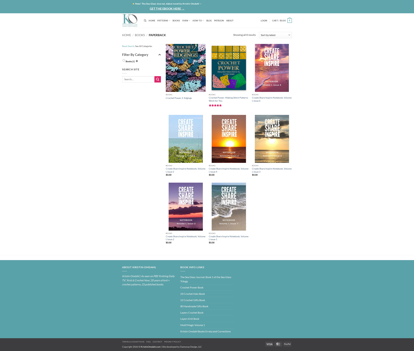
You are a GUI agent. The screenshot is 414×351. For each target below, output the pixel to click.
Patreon (267, 3)
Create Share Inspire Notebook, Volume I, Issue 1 (228, 238)
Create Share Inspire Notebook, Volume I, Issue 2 (185, 238)
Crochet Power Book (191, 287)
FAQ (148, 341)
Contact (284, 3)
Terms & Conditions (133, 341)
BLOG (254, 3)
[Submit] (157, 79)
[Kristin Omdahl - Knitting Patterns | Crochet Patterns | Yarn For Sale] (130, 20)
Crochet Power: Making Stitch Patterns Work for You (228, 99)
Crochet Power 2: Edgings (179, 98)
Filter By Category (135, 55)
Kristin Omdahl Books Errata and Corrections (205, 331)
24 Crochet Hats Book (192, 293)
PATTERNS (162, 20)
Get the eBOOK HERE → (167, 8)
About (241, 3)
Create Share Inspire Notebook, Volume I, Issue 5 (185, 170)
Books (140, 35)
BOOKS (176, 20)
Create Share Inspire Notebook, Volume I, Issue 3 (272, 170)
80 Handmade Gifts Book (194, 306)
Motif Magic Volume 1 (192, 325)
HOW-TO (197, 20)
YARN (185, 20)
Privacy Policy (172, 341)
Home (229, 3)
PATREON (219, 20)
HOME (152, 20)
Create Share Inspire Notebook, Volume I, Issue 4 (228, 170)
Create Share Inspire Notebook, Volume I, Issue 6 (272, 99)
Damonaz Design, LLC (191, 346)
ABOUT (230, 20)
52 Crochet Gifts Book (192, 300)
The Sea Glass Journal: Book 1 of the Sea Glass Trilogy (205, 279)
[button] (279, 10)
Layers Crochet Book (191, 312)
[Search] (145, 21)
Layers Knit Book (189, 318)
